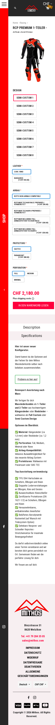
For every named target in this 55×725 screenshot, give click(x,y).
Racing (23, 23)
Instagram (4, 627)
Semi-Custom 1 (24, 97)
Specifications (31, 336)
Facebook (4, 526)
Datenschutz (32, 652)
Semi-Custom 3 (24, 114)
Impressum (33, 647)
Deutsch (23, 684)
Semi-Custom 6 (24, 138)
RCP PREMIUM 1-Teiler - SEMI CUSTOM (30, 30)
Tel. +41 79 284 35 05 (33, 636)
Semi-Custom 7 (24, 147)
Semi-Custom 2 (24, 106)
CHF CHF (39, 684)
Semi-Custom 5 (24, 130)
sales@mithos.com (33, 640)
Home (15, 23)
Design (17, 90)
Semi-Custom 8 (24, 155)
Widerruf (33, 657)
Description (31, 327)
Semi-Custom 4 (24, 122)
